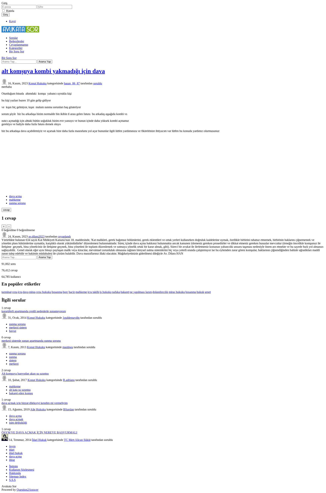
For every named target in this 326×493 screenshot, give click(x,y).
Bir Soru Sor (16, 51)
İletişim (13, 466)
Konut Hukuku (37, 83)
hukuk (200, 292)
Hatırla (10, 10)
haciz (72, 292)
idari (11, 449)
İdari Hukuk (39, 439)
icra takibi (93, 292)
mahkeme (15, 199)
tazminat (7, 292)
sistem (12, 360)
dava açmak (16, 419)
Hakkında (15, 473)
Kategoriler (15, 48)
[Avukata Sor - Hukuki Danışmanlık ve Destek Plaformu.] (20, 31)
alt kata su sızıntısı (20, 389)
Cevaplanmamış (18, 44)
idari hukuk (16, 453)
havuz (12, 331)
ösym (12, 446)
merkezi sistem (18, 327)
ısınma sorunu (17, 203)
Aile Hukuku (38, 409)
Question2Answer (27, 489)
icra (20, 292)
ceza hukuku (43, 292)
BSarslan (68, 409)
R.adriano (69, 380)
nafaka (116, 292)
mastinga (67, 347)
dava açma (15, 196)
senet (208, 292)
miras (32, 292)
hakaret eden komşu (21, 393)
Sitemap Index (17, 476)
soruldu (97, 83)
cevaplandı (64, 236)
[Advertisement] (163, 163)
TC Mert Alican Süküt (77, 439)
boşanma (57, 292)
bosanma (190, 292)
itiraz (12, 459)
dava (25, 292)
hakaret (125, 292)
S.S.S (12, 479)
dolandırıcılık (160, 292)
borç (65, 292)
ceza (14, 292)
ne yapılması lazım (141, 292)
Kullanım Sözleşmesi (21, 469)
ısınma (13, 357)
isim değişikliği (18, 422)
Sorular (13, 37)
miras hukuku (177, 292)
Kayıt (12, 21)
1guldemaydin (71, 317)
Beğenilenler (16, 41)
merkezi (13, 363)
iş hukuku (105, 292)
